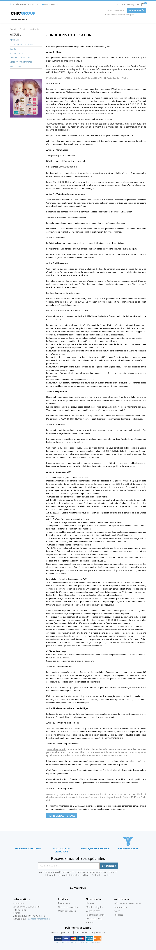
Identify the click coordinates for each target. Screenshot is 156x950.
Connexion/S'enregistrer (128, 4)
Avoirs (117, 910)
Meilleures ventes (67, 910)
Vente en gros (19, 19)
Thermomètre (17, 53)
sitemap (90, 922)
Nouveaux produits (68, 907)
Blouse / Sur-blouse (20, 57)
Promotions (64, 903)
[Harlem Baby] (26, 98)
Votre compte (122, 899)
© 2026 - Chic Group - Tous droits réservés (78, 942)
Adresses (118, 914)
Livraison (90, 903)
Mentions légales (94, 907)
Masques (14, 40)
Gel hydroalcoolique (21, 44)
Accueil (15, 34)
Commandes (120, 907)
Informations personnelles (127, 903)
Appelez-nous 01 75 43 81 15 (24, 4)
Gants (13, 48)
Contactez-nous (50, 4)
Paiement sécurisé (95, 914)
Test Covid (15, 66)
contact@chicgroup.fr (39, 918)
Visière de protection (21, 62)
